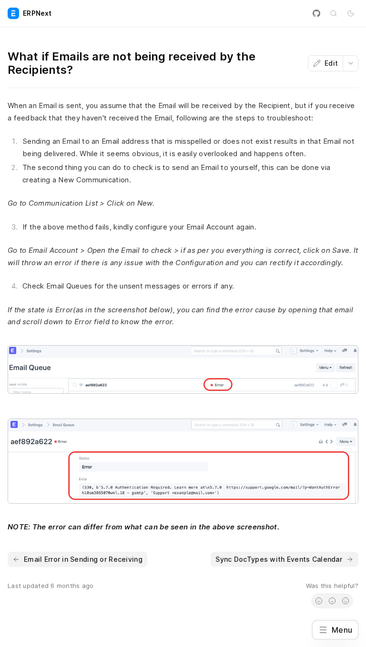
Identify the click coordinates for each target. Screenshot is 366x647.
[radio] (318, 600)
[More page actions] (350, 63)
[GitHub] (316, 13)
